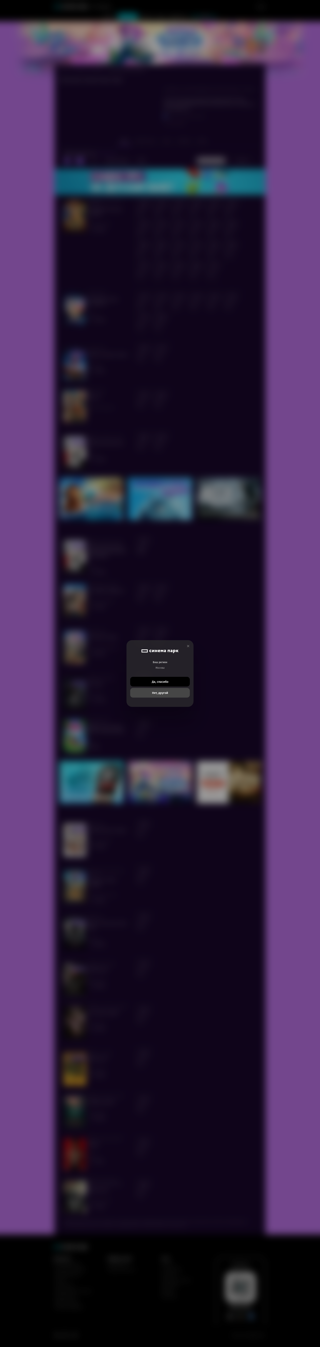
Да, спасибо (160, 682)
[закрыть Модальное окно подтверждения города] (188, 646)
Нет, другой (160, 693)
